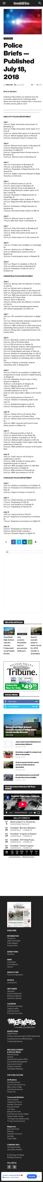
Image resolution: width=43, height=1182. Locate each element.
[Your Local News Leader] (21, 3)
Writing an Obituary (14, 996)
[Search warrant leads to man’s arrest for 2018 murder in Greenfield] (36, 631)
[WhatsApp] (30, 542)
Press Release (12, 943)
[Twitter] (19, 542)
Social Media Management (17, 1062)
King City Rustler (13, 1107)
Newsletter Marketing (15, 1069)
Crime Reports (8, 38)
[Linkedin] (24, 542)
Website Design (13, 1054)
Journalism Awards (14, 1149)
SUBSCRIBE (11, 930)
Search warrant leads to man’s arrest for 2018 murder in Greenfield (36, 645)
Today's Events (13, 1009)
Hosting (10, 1057)
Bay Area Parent (13, 1129)
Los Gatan (11, 1109)
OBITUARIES (12, 989)
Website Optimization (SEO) (17, 1059)
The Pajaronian (13, 1119)
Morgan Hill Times (14, 1112)
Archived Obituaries (14, 994)
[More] (35, 542)
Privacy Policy (12, 946)
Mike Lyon (9, 85)
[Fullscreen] (39, 812)
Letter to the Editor (14, 941)
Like (36, 701)
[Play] (6, 812)
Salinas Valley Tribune (15, 1116)
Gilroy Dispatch (13, 1100)
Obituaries (11, 991)
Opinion (10, 967)
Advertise (10, 954)
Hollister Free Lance (14, 1104)
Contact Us (11, 938)
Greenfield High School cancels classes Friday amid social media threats (9, 645)
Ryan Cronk (9, 735)
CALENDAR (11, 1004)
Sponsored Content (14, 1064)
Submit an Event (13, 1011)
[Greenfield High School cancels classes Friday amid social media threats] (9, 631)
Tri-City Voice (12, 1121)
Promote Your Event (14, 1013)
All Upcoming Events (15, 1006)
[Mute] (35, 812)
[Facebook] (13, 542)
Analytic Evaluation (14, 1066)
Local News (11, 962)
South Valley (11, 1139)
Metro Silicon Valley (14, 1087)
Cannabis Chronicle (14, 1134)
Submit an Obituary (14, 998)
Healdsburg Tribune (14, 1102)
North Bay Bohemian (15, 1089)
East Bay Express (13, 1082)
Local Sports (12, 983)
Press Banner (12, 1114)
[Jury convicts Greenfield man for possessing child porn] (22, 631)
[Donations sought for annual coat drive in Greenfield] (8, 754)
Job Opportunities (14, 1147)
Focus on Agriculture (15, 975)
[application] (23, 804)
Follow (35, 706)
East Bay (10, 1136)
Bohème (10, 1131)
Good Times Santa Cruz (16, 1085)
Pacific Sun (11, 1092)
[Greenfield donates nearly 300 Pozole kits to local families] (8, 777)
